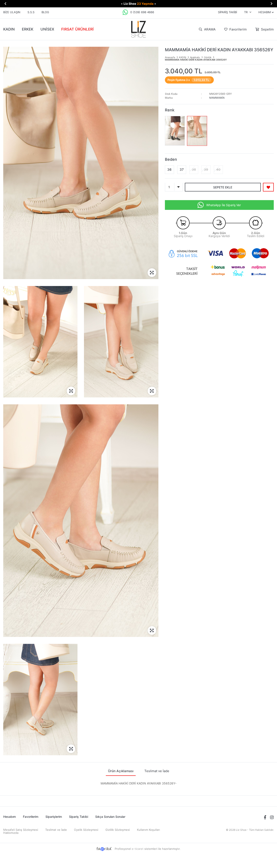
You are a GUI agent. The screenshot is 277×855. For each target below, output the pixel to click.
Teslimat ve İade (56, 829)
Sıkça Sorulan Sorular (110, 816)
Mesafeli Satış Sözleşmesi (20, 829)
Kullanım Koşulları (148, 829)
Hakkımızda (10, 832)
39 (206, 169)
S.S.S (30, 12)
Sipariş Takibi (227, 12)
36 (169, 169)
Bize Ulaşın (11, 12)
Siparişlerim (53, 816)
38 (194, 169)
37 (182, 169)
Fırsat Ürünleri (77, 29)
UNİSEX (47, 29)
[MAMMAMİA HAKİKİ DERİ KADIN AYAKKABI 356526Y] (175, 131)
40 (218, 169)
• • (138, 3)
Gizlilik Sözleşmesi (117, 829)
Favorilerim (238, 29)
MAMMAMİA (217, 97)
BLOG (45, 12)
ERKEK (27, 29)
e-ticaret (137, 848)
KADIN (9, 29)
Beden (171, 159)
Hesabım (9, 816)
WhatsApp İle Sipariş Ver (223, 205)
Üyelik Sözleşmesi (86, 829)
